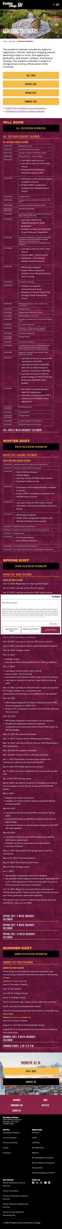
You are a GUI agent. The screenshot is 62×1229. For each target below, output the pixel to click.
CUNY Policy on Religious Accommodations (25, 108)
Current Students (10, 1138)
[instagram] (41, 1182)
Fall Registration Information (31, 128)
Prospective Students (11, 1132)
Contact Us (31, 1081)
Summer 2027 (31, 101)
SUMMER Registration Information (31, 953)
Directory (35, 1132)
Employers (7, 1153)
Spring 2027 (31, 92)
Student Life (16, 1110)
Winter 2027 (31, 84)
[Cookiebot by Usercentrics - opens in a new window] (53, 597)
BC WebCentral (38, 1148)
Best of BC (45, 1105)
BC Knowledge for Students (43, 1158)
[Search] (53, 5)
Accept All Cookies (50, 630)
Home (5, 41)
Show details (53, 624)
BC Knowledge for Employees (43, 1163)
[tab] (31, 137)
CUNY (34, 1138)
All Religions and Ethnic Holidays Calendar (25, 111)
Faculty (5, 1148)
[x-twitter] (37, 1182)
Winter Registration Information (31, 446)
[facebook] (33, 1182)
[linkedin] (49, 1182)
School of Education (10, 1191)
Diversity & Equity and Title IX (43, 1173)
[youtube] (45, 1182)
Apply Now (31, 1071)
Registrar (12, 41)
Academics (16, 1099)
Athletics (35, 1153)
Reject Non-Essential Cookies (11, 630)
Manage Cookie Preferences (31, 629)
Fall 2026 (31, 75)
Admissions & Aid (17, 1105)
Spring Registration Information (31, 566)
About (45, 1099)
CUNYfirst (36, 1143)
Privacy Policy (37, 1168)
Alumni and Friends (10, 1143)
